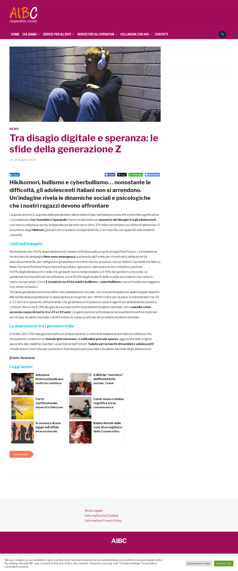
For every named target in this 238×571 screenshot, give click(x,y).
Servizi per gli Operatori (95, 34)
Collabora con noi (134, 34)
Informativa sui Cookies (101, 515)
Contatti (161, 34)
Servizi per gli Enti (57, 34)
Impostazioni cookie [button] (198, 563)
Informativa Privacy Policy (103, 520)
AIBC (119, 540)
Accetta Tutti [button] (223, 563)
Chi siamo (29, 34)
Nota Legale (94, 510)
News (14, 129)
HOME (15, 34)
